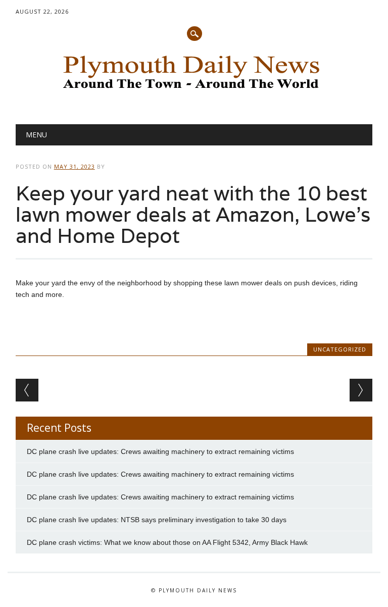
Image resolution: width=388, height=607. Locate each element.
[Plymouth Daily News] (194, 91)
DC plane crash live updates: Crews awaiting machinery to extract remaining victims (160, 451)
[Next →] (361, 390)
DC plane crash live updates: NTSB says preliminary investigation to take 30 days (156, 520)
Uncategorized (339, 349)
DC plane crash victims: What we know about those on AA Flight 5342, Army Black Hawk (167, 542)
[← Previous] (27, 390)
